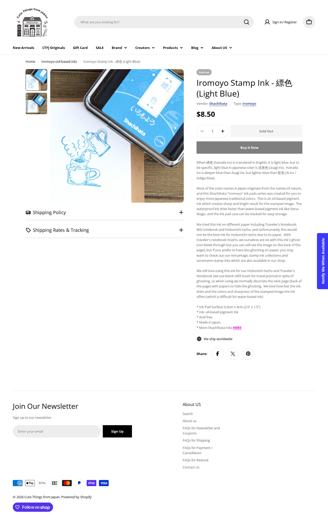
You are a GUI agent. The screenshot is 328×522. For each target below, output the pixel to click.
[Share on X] (233, 354)
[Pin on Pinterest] (248, 354)
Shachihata (218, 103)
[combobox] (164, 22)
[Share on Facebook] (217, 354)
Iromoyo (249, 103)
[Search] (246, 22)
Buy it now (249, 147)
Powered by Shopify (76, 497)
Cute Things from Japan (42, 497)
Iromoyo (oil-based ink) (59, 61)
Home (30, 61)
